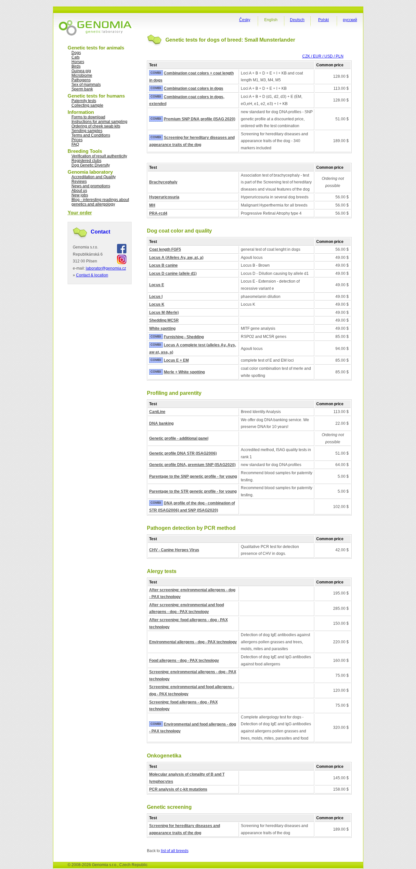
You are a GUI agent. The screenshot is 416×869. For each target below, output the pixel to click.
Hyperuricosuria (164, 197)
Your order (80, 212)
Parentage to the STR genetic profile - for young (193, 491)
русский (350, 20)
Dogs (76, 52)
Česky (244, 20)
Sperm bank (82, 89)
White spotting (162, 328)
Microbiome (82, 75)
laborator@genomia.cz (106, 268)
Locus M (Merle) (164, 312)
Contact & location (92, 275)
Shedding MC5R (164, 320)
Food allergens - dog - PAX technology (184, 660)
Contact (100, 231)
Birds (76, 66)
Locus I (155, 296)
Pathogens (81, 80)
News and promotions (91, 186)
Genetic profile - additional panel (178, 438)
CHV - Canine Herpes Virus (174, 550)
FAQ (75, 144)
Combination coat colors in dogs (193, 88)
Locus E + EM (176, 360)
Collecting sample (87, 105)
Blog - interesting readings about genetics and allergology (100, 202)
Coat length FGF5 (165, 249)
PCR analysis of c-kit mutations (178, 789)
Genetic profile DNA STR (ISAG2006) (183, 453)
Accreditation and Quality (94, 177)
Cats (76, 57)
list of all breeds (174, 851)
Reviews (79, 181)
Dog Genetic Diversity (91, 165)
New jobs (80, 195)
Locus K (156, 304)
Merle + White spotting (184, 372)
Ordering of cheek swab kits (96, 126)
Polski (323, 20)
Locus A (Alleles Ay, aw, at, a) (176, 257)
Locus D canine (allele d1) (173, 273)
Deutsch (297, 20)
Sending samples (87, 130)
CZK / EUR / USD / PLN (323, 56)
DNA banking (161, 423)
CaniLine (157, 411)
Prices (77, 140)
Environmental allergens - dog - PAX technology (193, 642)
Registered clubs (86, 160)
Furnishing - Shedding (184, 337)
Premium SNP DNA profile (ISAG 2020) (199, 119)
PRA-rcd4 (158, 213)
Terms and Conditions (91, 135)
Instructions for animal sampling (99, 121)
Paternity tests (84, 101)
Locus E (156, 285)
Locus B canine (163, 265)
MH (152, 205)
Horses (78, 62)
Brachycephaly (163, 182)
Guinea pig (81, 71)
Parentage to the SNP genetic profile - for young (193, 476)
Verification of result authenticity (99, 156)
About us (79, 190)
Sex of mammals (86, 84)
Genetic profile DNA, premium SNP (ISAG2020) (192, 464)
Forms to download (88, 117)
